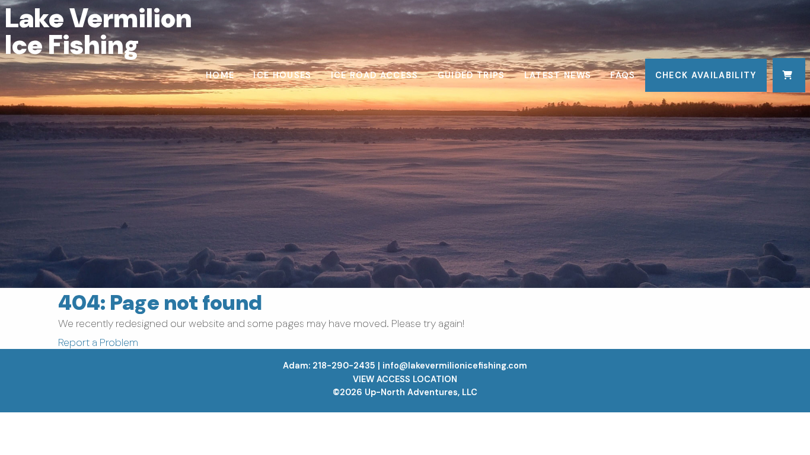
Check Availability (706, 75)
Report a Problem (98, 342)
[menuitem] (220, 75)
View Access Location (405, 379)
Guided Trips (471, 75)
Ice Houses (282, 75)
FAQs (622, 75)
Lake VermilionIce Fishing (98, 31)
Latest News (558, 75)
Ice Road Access (375, 75)
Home (220, 75)
